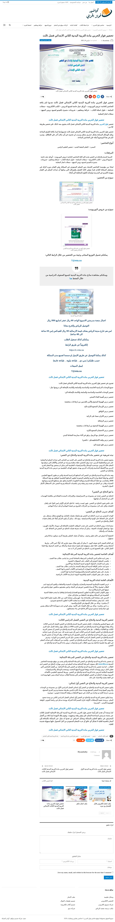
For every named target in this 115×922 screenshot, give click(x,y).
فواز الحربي (104, 124)
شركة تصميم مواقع (16, 918)
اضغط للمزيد (27, 25)
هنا (71, 278)
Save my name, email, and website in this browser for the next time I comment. (84, 872)
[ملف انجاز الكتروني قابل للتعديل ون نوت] (100, 793)
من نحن (84, 2)
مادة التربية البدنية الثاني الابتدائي (50, 736)
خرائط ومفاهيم (38, 25)
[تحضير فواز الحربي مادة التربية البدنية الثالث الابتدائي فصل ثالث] (53, 793)
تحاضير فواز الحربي (98, 25)
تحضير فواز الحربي (85, 736)
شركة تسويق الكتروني (105, 905)
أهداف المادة (73, 25)
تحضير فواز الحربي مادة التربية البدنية (69, 736)
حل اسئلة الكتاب (84, 25)
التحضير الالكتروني (107, 901)
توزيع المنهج (48, 25)
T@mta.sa (76, 260)
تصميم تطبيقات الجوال (67, 901)
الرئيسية (109, 25)
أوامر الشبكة (5, 918)
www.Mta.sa (103, 664)
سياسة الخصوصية (75, 2)
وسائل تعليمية (108, 897)
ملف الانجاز (71, 897)
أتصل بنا (91, 2)
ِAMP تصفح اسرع (63, 2)
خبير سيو (34, 897)
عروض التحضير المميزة (45, 40)
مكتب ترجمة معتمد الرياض (104, 908)
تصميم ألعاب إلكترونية (68, 905)
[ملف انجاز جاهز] (76, 793)
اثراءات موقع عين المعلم (60, 25)
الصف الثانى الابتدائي (103, 736)
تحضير (94, 736)
